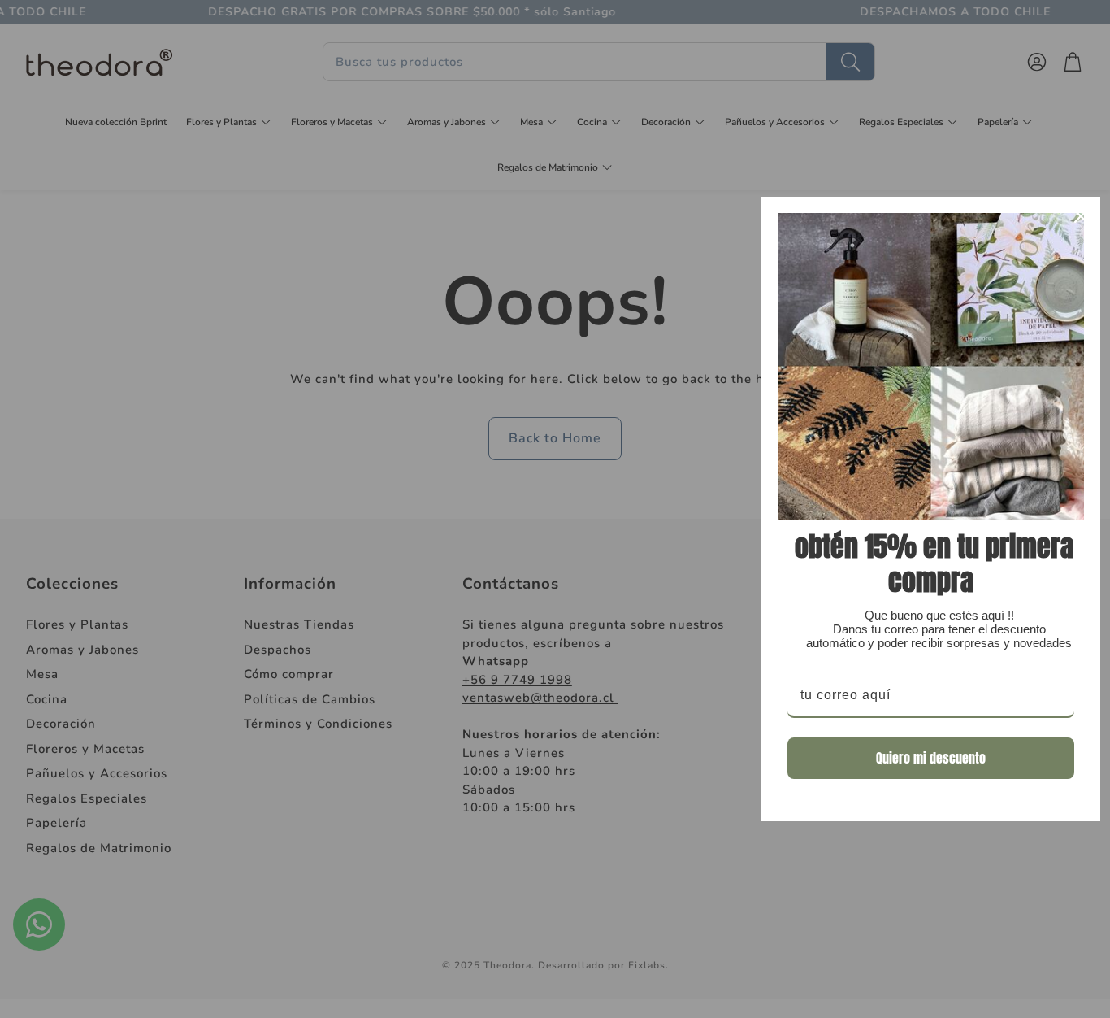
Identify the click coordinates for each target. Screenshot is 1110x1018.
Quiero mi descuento (931, 758)
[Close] (1080, 216)
